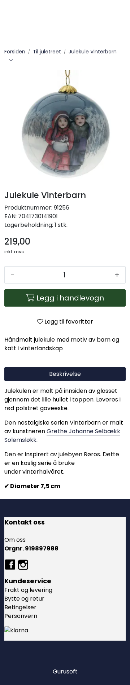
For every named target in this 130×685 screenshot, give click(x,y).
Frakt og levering (28, 590)
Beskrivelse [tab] (65, 374)
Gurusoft (65, 671)
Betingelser (20, 607)
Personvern (20, 616)
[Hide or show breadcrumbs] (11, 60)
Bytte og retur (24, 598)
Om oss (15, 540)
